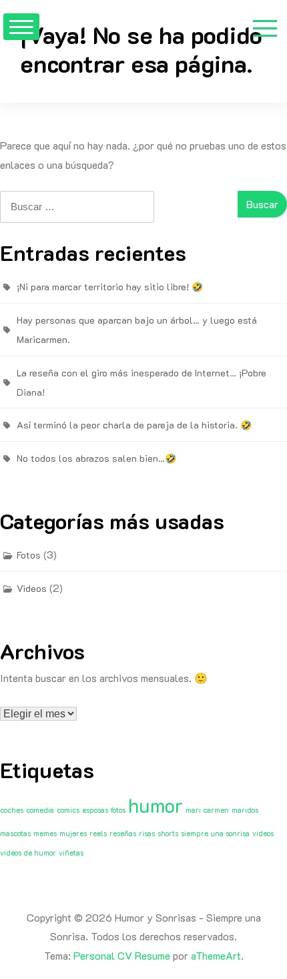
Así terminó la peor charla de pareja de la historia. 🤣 (134, 424)
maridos (245, 810)
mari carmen (207, 810)
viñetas (71, 853)
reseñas (122, 833)
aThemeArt (216, 955)
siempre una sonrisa (215, 833)
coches (11, 810)
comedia (40, 810)
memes (45, 833)
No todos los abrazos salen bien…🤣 (96, 458)
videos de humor (28, 853)
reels (98, 833)
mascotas (15, 833)
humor (155, 805)
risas (147, 833)
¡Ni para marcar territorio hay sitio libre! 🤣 (110, 286)
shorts (168, 833)
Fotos (29, 555)
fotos (118, 810)
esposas (95, 810)
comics (68, 810)
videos (263, 833)
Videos (32, 588)
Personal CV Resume (121, 955)
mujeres (73, 833)
